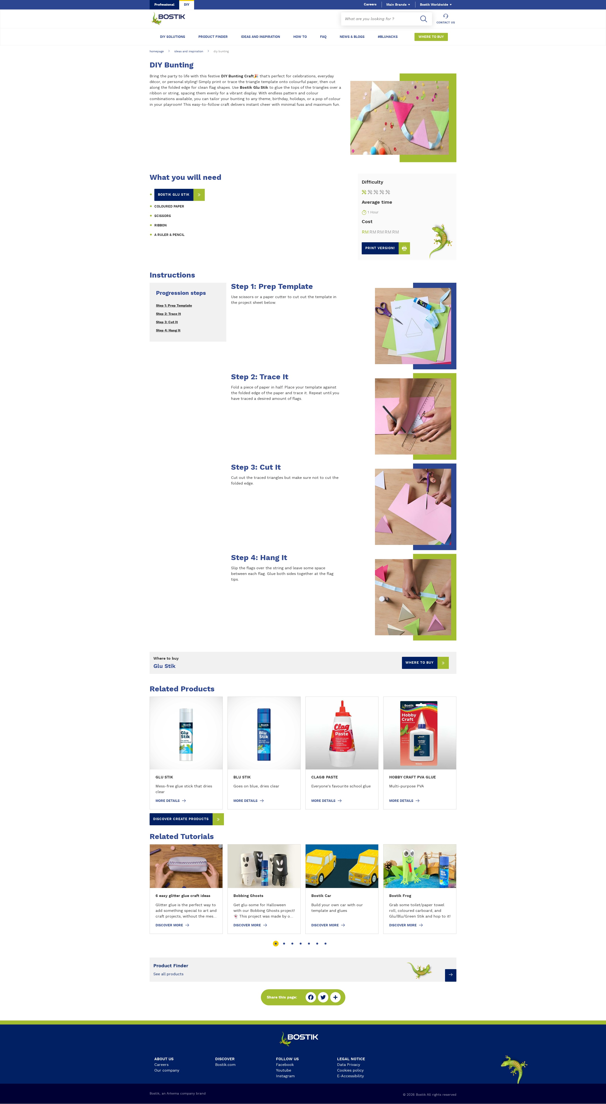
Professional (164, 4)
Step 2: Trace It (168, 314)
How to (300, 37)
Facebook (285, 1065)
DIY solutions (172, 37)
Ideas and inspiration (260, 37)
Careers (370, 4)
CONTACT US (446, 22)
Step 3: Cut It (167, 322)
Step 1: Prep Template (174, 305)
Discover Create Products (181, 819)
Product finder (213, 37)
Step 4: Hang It (168, 330)
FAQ (323, 37)
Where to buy (431, 37)
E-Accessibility (350, 1076)
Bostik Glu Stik (174, 194)
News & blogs (352, 37)
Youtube (283, 1070)
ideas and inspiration (188, 51)
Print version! (380, 248)
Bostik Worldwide (434, 4)
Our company (166, 1070)
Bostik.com (225, 1065)
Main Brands (396, 4)
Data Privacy (348, 1065)
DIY (186, 4)
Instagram (285, 1076)
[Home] (172, 19)
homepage (157, 51)
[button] (276, 944)
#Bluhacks (388, 37)
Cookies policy (350, 1070)
